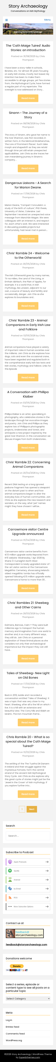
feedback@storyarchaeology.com (26, 944)
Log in (9, 1020)
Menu (47, 19)
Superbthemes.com (29, 1057)
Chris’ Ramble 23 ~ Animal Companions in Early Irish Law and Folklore (28, 324)
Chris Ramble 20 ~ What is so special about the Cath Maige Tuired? (28, 741)
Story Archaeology (28, 6)
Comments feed (15, 1033)
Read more (28, 98)
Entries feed (12, 1026)
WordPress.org (14, 1040)
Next (31, 809)
